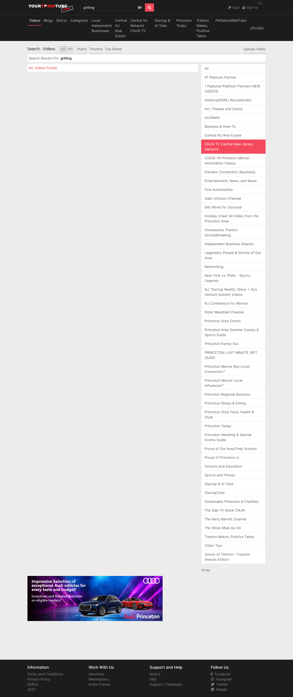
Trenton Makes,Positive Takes (202, 28)
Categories (79, 20)
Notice (155, 674)
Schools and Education (223, 466)
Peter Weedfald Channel (224, 312)
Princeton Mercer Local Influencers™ (223, 383)
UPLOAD (257, 28)
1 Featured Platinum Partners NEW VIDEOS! (232, 88)
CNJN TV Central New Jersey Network (229, 146)
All (207, 68)
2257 (31, 689)
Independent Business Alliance (229, 244)
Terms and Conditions (45, 674)
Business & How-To (220, 126)
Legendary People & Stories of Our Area (233, 255)
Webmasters (99, 679)
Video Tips (213, 545)
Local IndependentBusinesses (102, 25)
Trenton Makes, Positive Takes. (230, 537)
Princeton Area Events (223, 321)
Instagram (223, 679)
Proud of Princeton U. (222, 457)
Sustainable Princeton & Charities (231, 501)
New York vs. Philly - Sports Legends (227, 278)
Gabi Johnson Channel (223, 198)
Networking (214, 266)
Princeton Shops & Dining (225, 403)
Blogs (48, 20)
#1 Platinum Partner (220, 77)
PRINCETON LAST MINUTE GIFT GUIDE (231, 355)
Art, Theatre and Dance (224, 109)
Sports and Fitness (220, 475)
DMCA (32, 684)
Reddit (220, 689)
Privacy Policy (38, 679)
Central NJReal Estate (121, 28)
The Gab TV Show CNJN (225, 510)
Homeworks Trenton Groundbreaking (221, 232)
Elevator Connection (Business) (230, 172)
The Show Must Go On (223, 528)
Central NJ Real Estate (223, 135)
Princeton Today (184, 23)
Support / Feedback (166, 684)
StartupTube (215, 492)
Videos (34, 20)
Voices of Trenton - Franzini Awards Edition (227, 557)
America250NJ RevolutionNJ (228, 100)
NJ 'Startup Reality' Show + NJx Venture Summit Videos (231, 292)
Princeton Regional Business (227, 394)
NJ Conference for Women (226, 303)
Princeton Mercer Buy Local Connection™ (227, 369)
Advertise (96, 674)
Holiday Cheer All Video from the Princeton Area (231, 218)
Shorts (61, 20)
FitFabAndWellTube (231, 20)
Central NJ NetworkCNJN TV (139, 25)
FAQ (153, 679)
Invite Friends (99, 684)
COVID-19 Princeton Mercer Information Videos (227, 160)
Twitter (221, 684)
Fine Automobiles (219, 189)
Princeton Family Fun (221, 344)
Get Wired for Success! (223, 207)
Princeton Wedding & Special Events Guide (228, 437)
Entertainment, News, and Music (231, 181)
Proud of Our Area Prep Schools (231, 448)
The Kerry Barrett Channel (225, 519)
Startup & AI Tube (162, 23)
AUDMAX (212, 117)
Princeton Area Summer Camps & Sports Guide (232, 332)
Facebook (222, 674)
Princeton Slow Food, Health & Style (229, 414)
